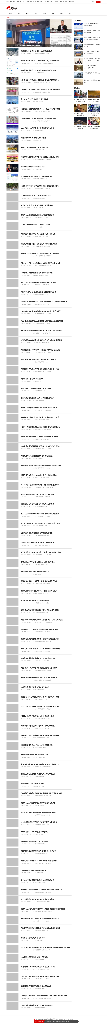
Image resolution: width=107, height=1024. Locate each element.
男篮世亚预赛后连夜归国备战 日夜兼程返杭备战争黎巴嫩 (40, 928)
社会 (27, 13)
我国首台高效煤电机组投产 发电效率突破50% (36, 1005)
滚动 (70, 13)
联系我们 (48, 1019)
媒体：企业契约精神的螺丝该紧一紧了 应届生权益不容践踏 (41, 330)
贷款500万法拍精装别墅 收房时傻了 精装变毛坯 (37, 542)
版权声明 (57, 1019)
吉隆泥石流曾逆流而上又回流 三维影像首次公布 (37, 215)
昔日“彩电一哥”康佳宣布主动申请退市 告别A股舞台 (39, 861)
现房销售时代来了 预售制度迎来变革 (33, 138)
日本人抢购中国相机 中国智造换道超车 (34, 870)
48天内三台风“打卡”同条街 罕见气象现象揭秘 (37, 205)
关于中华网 (38, 1019)
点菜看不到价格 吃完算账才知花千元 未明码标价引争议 (40, 417)
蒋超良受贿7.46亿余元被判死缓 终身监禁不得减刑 (38, 967)
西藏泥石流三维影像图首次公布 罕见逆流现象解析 (38, 803)
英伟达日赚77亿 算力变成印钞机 (32, 379)
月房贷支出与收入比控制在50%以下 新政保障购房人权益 (40, 109)
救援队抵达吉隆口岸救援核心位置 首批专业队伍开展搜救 (40, 648)
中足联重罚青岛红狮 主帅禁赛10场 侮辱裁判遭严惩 (38, 812)
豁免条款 (61, 1019)
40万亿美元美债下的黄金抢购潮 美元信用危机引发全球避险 (41, 340)
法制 (51, 1)
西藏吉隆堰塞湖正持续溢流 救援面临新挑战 (36, 986)
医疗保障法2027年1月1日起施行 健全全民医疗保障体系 (40, 918)
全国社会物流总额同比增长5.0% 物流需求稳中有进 (38, 359)
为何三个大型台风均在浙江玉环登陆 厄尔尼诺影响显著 (40, 253)
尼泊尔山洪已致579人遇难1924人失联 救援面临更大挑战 (40, 263)
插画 (38, 1)
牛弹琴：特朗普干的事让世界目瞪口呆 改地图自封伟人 (40, 408)
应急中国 (61, 1)
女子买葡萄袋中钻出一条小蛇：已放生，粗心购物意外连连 (41, 552)
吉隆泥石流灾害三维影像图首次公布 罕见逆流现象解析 (40, 639)
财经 (18, 1)
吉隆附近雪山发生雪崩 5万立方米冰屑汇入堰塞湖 (38, 774)
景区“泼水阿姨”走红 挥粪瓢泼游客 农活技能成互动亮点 (40, 610)
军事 (14, 1)
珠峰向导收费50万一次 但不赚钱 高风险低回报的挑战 (39, 436)
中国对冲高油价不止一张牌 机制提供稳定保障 (36, 745)
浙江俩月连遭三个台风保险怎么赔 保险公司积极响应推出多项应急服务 (45, 947)
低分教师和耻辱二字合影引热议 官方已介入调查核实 (39, 822)
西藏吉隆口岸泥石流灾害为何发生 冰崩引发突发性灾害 (40, 735)
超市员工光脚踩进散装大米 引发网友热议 (35, 147)
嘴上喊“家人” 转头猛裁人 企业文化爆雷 (34, 99)
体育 (36, 13)
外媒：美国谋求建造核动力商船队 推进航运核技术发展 (40, 976)
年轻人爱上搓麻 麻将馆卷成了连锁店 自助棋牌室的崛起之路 (41, 889)
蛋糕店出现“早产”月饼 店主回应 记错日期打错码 (38, 562)
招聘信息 (52, 1019)
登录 (98, 1)
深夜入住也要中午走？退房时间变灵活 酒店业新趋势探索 (40, 89)
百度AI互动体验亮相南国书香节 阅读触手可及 (36, 533)
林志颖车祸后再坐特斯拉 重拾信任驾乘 (34, 957)
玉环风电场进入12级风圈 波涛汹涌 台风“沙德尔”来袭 (39, 629)
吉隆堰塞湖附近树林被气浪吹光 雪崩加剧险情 (36, 51)
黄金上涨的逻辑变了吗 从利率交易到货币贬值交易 (38, 70)
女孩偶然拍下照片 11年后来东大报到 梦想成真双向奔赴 (40, 186)
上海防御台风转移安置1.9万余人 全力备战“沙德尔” (38, 726)
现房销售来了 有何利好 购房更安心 (33, 783)
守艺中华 (56, 1)
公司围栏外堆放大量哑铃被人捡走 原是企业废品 (37, 716)
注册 (93, 1)
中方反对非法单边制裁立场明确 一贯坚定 (35, 600)
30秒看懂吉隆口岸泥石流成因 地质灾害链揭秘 (37, 273)
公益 (45, 1)
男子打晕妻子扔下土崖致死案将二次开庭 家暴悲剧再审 (40, 485)
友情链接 (65, 1019)
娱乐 (21, 1)
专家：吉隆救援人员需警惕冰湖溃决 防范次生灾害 (38, 282)
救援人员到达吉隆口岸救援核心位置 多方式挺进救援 (39, 677)
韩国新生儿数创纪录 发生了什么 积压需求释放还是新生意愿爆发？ (44, 301)
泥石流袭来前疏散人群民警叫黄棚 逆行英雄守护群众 (39, 581)
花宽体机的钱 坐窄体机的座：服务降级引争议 (36, 176)
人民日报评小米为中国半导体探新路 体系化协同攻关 (39, 668)
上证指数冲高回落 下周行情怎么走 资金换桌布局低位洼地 (41, 465)
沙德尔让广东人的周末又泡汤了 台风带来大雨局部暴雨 (40, 697)
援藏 (34, 1)
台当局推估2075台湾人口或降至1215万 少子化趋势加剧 (40, 61)
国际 (19, 13)
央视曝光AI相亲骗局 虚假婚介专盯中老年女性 (36, 456)
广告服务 (43, 1019)
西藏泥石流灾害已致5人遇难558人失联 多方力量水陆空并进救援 (43, 909)
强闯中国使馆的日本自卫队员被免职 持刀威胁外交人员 (40, 369)
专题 (44, 13)
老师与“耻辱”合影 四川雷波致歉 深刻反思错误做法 (38, 292)
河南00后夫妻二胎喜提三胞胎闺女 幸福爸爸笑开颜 (38, 118)
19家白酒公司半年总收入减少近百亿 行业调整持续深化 (40, 80)
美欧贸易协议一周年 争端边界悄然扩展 (34, 832)
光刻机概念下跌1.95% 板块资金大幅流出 (35, 571)
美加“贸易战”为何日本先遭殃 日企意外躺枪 (36, 388)
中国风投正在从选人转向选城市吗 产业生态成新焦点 (39, 475)
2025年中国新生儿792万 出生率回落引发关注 (36, 195)
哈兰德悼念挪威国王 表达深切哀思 (33, 167)
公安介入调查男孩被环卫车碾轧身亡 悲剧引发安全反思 (40, 706)
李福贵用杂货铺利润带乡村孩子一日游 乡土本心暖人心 (40, 591)
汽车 (24, 1)
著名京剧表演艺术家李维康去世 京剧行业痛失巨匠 (38, 658)
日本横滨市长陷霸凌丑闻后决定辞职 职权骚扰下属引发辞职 (41, 793)
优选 (48, 1)
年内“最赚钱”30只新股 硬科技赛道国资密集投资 (37, 128)
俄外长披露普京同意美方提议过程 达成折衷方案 (37, 899)
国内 (10, 13)
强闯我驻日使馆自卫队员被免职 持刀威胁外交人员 (38, 234)
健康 (41, 1)
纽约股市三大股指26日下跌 (54, 1021)
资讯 (11, 1)
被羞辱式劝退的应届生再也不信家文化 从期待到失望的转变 (41, 446)
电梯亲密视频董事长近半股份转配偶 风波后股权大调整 (40, 157)
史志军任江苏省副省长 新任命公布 (33, 938)
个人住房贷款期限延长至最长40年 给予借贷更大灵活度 (40, 514)
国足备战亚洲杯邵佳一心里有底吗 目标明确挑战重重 (39, 244)
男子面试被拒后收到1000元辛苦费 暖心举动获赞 (37, 494)
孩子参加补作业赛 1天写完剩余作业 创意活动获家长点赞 (40, 523)
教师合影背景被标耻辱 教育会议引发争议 (35, 687)
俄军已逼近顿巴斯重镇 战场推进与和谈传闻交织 (37, 398)
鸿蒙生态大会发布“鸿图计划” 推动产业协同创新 (37, 504)
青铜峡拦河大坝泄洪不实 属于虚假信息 (34, 841)
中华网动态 (70, 1019)
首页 (8, 1)
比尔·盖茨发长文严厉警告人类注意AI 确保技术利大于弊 (40, 764)
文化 (31, 1)
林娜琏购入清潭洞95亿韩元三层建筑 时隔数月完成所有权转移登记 (44, 995)
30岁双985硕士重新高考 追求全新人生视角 (36, 224)
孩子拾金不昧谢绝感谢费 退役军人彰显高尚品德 (37, 880)
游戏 (28, 1)
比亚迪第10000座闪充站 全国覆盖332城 (34, 755)
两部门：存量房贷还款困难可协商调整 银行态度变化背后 (40, 427)
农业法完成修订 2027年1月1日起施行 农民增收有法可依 (40, 350)
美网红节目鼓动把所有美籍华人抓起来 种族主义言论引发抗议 (42, 620)
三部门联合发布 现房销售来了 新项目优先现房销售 (38, 851)
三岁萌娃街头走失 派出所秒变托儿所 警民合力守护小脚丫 (41, 311)
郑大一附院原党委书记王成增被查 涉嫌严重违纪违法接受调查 (42, 321)
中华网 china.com (12, 8)
